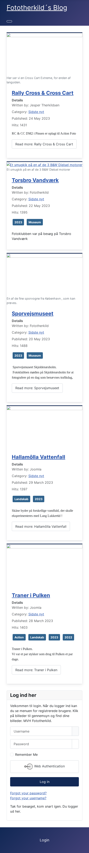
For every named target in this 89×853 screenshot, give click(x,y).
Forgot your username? (28, 798)
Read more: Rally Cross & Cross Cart (44, 144)
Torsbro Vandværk (35, 180)
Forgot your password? (28, 793)
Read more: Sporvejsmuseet (37, 388)
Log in (44, 782)
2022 (68, 637)
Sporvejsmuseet (32, 313)
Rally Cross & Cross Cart (42, 93)
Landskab (21, 499)
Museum (35, 222)
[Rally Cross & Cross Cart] (44, 54)
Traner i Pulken (31, 595)
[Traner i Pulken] (44, 565)
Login (44, 840)
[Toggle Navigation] (9, 21)
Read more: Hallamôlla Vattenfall (40, 526)
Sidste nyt (36, 112)
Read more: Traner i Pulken (36, 670)
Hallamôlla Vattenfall (38, 457)
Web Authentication (49, 766)
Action (19, 637)
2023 (18, 222)
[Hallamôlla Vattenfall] (44, 427)
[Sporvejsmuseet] (44, 274)
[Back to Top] (84, 848)
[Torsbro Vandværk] (44, 164)
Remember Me (26, 754)
